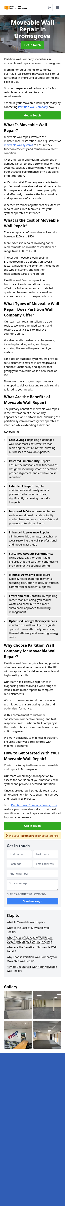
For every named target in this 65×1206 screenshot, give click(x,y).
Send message (32, 901)
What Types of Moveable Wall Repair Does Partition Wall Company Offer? (29, 939)
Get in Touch (32, 115)
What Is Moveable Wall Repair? (26, 922)
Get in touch (32, 45)
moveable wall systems (18, 145)
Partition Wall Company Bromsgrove (34, 805)
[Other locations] (49, 7)
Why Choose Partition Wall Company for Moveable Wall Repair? (32, 959)
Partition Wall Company (33, 107)
